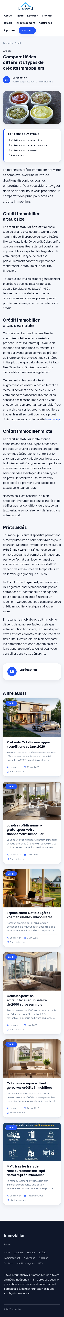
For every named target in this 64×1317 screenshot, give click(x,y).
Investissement (25, 23)
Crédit (8, 23)
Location (32, 15)
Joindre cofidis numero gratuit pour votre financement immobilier (25, 829)
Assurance (45, 23)
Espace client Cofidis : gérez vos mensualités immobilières (29, 915)
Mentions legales (25, 1263)
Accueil (8, 15)
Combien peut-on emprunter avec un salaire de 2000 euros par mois (27, 1000)
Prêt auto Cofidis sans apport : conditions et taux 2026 (29, 744)
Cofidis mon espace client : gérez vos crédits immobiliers (29, 1085)
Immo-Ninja (52, 419)
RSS (40, 1263)
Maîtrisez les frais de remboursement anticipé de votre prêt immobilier (26, 1170)
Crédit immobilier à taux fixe (26, 140)
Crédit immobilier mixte (24, 150)
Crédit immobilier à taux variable (29, 145)
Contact (27, 30)
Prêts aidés (17, 155)
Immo (20, 15)
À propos (9, 30)
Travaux (47, 15)
